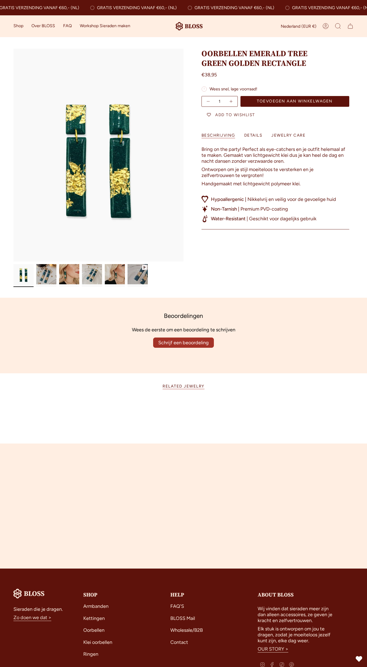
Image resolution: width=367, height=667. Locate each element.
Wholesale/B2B (186, 630)
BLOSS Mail (182, 618)
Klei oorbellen (97, 642)
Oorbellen (94, 630)
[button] (18, 26)
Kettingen (94, 618)
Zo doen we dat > (32, 617)
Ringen (90, 654)
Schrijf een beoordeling (183, 343)
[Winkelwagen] (350, 26)
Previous (13, 155)
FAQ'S (177, 606)
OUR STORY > (273, 649)
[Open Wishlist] (359, 659)
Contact (179, 642)
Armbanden (96, 606)
